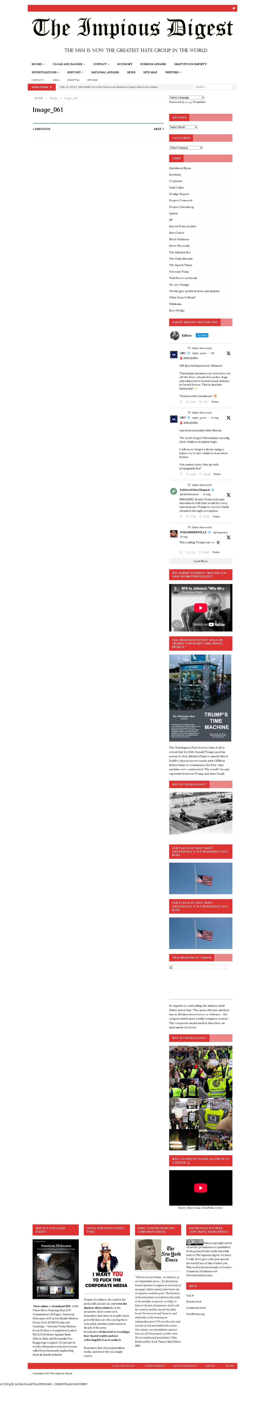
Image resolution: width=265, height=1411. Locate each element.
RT (171, 220)
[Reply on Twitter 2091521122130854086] (181, 402)
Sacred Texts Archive (183, 226)
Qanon (173, 213)
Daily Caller (176, 187)
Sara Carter (176, 232)
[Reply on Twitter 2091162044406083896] (181, 474)
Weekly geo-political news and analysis (194, 291)
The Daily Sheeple (181, 258)
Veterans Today (179, 271)
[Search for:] (213, 87)
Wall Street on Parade (183, 278)
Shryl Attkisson (179, 239)
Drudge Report (179, 194)
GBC (183, 353)
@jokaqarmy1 (220, 532)
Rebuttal (73, 80)
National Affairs (105, 72)
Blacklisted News (180, 168)
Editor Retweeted (201, 348)
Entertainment (155, 1365)
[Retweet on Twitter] (189, 347)
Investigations (44, 72)
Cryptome (175, 181)
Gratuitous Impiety (190, 64)
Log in (190, 1295)
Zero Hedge (177, 310)
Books (37, 64)
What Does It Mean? (182, 297)
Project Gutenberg (181, 207)
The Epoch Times (180, 265)
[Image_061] (98, 121)
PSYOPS (229, 1365)
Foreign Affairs (153, 64)
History (74, 72)
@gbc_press (199, 353)
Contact (100, 64)
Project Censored (180, 200)
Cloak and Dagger (67, 64)
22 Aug (215, 417)
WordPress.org (195, 1314)
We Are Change (179, 284)
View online (40, 1306)
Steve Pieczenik (179, 245)
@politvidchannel (189, 494)
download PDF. (61, 1306)
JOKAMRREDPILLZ (193, 532)
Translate (199, 102)
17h (212, 353)
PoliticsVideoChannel (195, 490)
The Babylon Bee (180, 252)
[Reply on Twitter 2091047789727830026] (181, 552)
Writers (172, 72)
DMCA (56, 80)
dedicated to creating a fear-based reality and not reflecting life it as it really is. (107, 1336)
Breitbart (175, 174)
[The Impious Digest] (132, 58)
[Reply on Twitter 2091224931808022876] (181, 516)
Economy (124, 64)
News (131, 72)
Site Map (150, 72)
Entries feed (193, 1301)
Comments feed (195, 1307)
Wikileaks (175, 304)
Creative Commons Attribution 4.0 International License (209, 1271)
